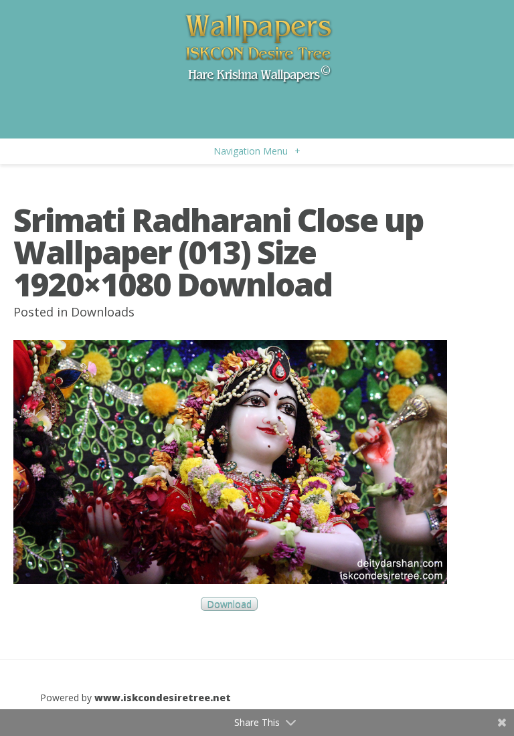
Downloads (103, 312)
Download (229, 603)
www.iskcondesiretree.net (162, 697)
